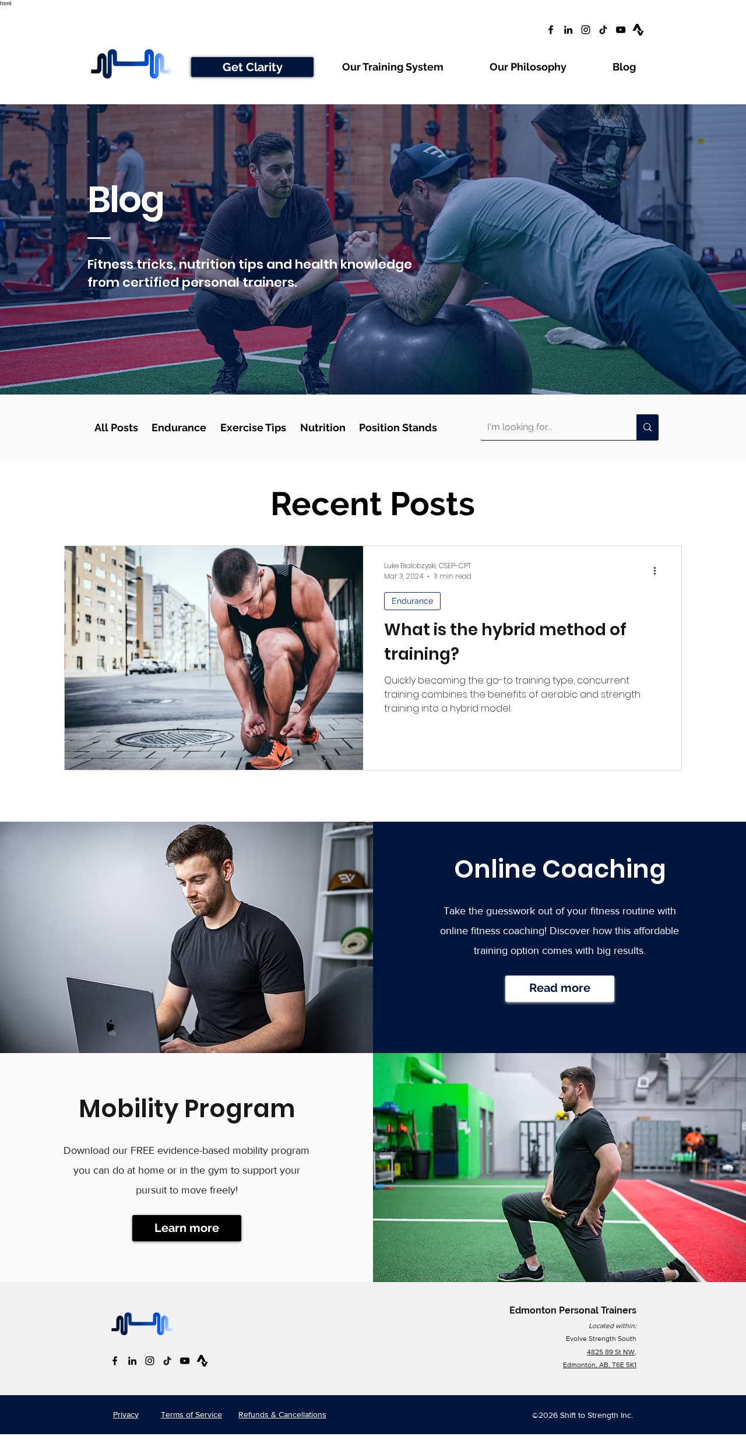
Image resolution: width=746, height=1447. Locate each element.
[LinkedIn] (568, 30)
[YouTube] (621, 30)
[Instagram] (586, 30)
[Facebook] (551, 30)
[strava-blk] (638, 30)
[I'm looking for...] (647, 427)
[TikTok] (603, 30)
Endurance (412, 600)
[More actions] (659, 571)
